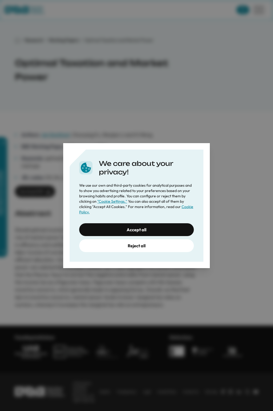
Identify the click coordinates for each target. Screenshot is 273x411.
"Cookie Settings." (112, 201)
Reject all (137, 245)
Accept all (136, 229)
